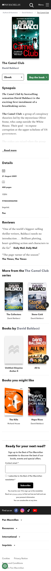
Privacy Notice (21, 558)
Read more (10, 150)
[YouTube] (35, 510)
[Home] (11, 4)
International (9, 536)
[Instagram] (22, 510)
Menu (41, 4)
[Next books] (46, 305)
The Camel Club (37, 271)
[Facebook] (16, 510)
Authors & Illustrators (10, 13)
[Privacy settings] (5, 566)
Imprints (7, 545)
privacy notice (17, 494)
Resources (8, 528)
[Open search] (31, 5)
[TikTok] (29, 510)
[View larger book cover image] (25, 37)
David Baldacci (27, 13)
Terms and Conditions (12, 563)
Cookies (6, 558)
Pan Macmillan (10, 519)
